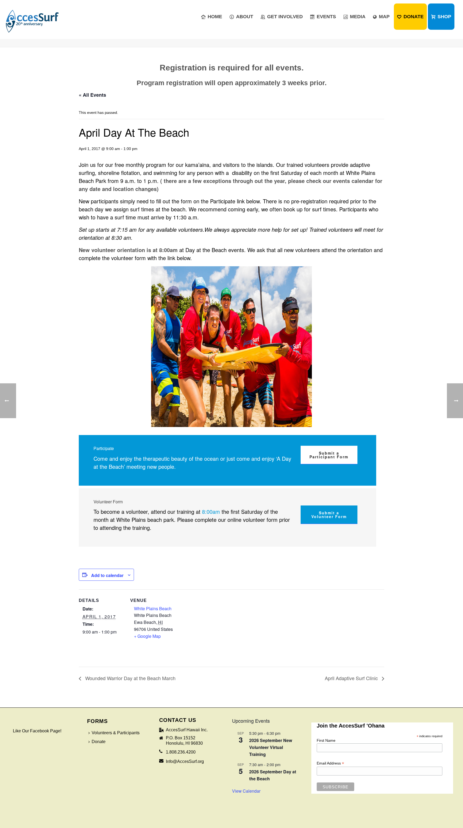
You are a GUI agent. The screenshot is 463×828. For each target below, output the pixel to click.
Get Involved (285, 16)
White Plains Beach (152, 608)
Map (384, 16)
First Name (326, 740)
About (244, 16)
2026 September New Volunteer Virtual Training (270, 747)
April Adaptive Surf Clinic (352, 678)
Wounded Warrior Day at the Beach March (130, 678)
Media (357, 16)
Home (215, 16)
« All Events (92, 94)
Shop (444, 16)
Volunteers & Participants (116, 732)
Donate (414, 16)
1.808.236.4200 (181, 752)
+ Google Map (147, 636)
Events (326, 16)
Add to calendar (107, 575)
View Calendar (246, 791)
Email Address (330, 763)
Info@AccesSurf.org (185, 761)
